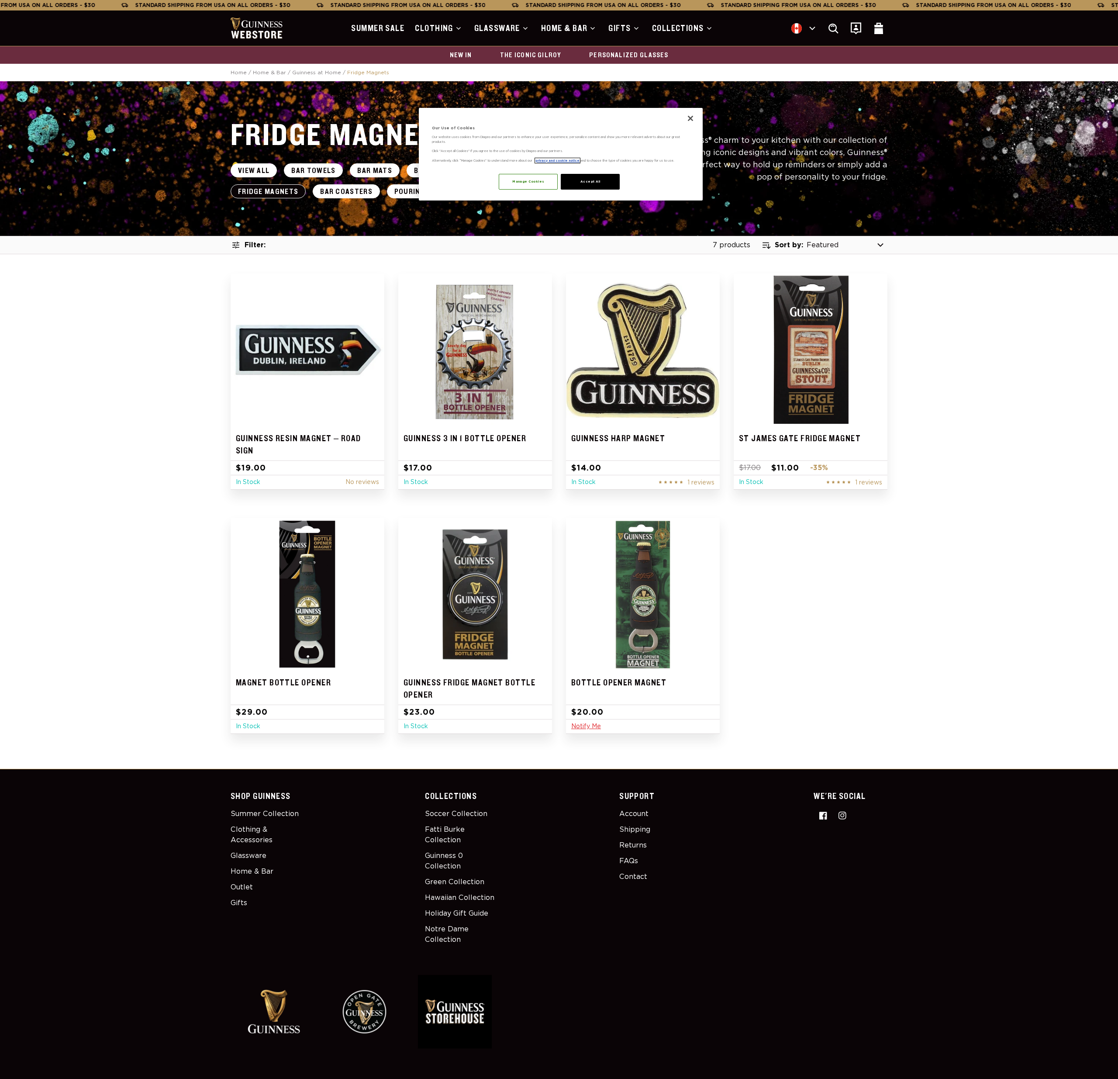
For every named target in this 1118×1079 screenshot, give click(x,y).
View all (253, 170)
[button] (439, 28)
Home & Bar (269, 72)
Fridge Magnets (268, 191)
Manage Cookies (528, 181)
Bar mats (374, 170)
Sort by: (789, 245)
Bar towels (313, 170)
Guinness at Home (316, 72)
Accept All (590, 181)
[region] (561, 154)
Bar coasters (346, 191)
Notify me (586, 726)
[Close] (690, 118)
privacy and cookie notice (557, 161)
